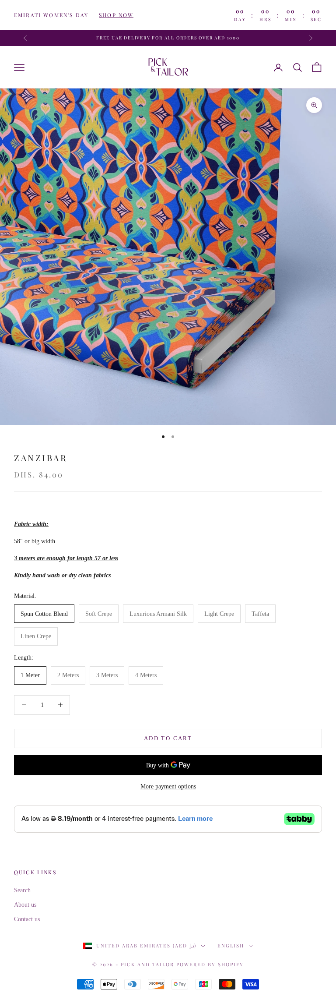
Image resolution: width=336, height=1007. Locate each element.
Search (22, 890)
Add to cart (168, 738)
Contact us (27, 919)
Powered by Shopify (210, 964)
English (230, 945)
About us (25, 904)
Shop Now (116, 14)
